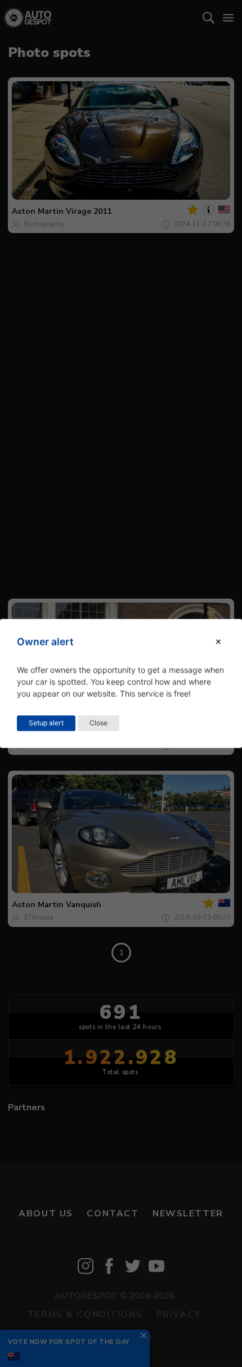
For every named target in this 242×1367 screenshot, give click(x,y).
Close (98, 723)
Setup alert (46, 723)
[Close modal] (218, 641)
